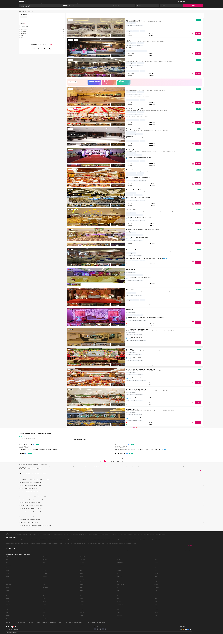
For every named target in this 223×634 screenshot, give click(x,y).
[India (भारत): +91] (201, 16)
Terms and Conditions (216, 626)
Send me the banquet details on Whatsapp (208, 19)
